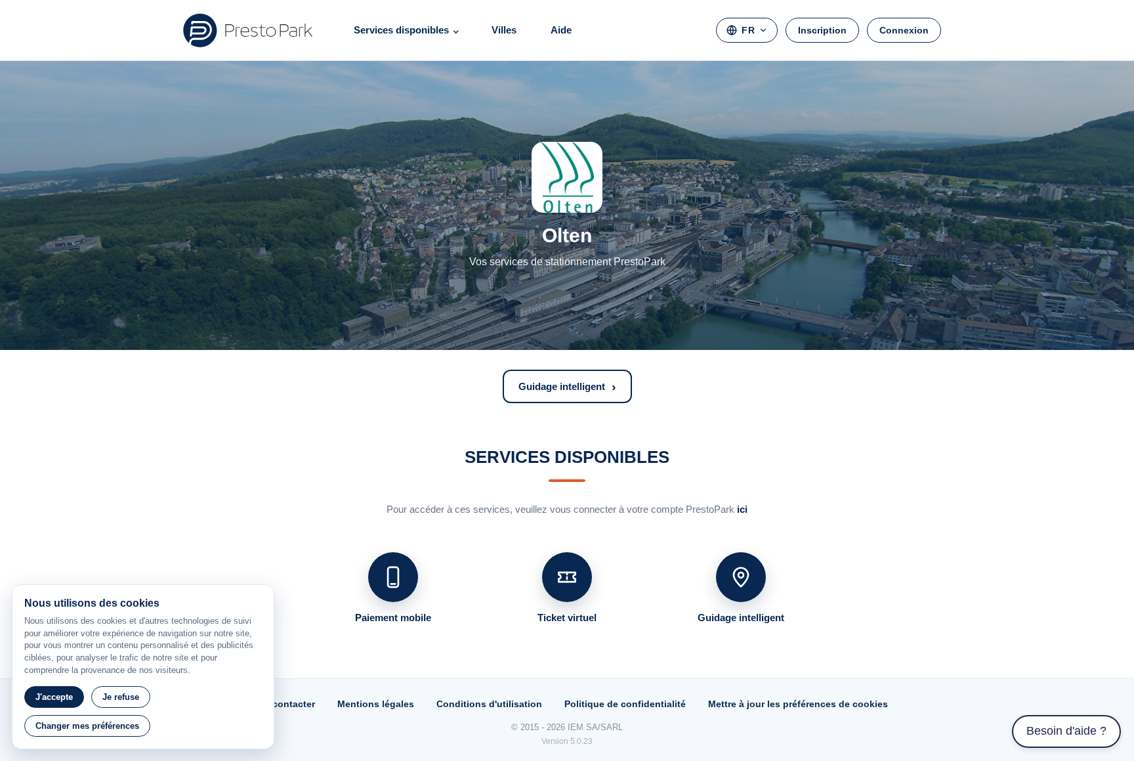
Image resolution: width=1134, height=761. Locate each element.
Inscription (822, 30)
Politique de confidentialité (625, 704)
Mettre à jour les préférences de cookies (798, 704)
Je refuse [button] (120, 697)
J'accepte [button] (54, 697)
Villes (504, 29)
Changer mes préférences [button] (87, 726)
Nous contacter (280, 704)
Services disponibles (401, 29)
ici (742, 509)
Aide (561, 29)
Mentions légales (375, 704)
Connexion (904, 30)
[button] (567, 386)
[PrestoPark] (248, 30)
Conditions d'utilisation (489, 704)
